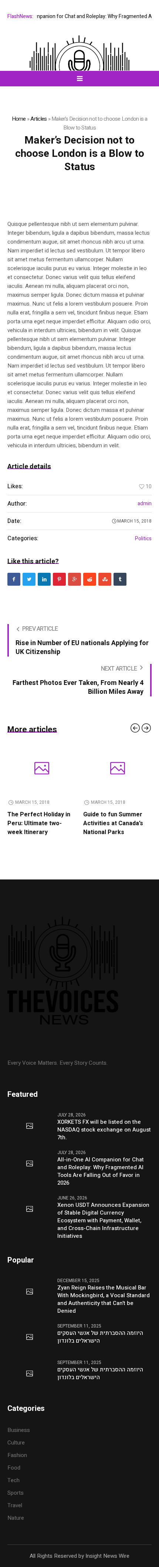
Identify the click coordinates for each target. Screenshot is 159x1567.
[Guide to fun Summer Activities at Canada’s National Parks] (57, 769)
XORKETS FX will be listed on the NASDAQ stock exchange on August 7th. (104, 1129)
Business (18, 1430)
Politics (143, 539)
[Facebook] (13, 579)
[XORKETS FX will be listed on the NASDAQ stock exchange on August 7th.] (29, 1126)
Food (13, 1468)
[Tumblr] (120, 579)
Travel (14, 1505)
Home (19, 119)
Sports (15, 1493)
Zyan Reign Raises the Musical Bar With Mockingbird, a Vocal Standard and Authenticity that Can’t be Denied (103, 1299)
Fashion (17, 1455)
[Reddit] (89, 579)
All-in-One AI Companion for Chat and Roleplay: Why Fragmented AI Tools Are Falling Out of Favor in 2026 (100, 1171)
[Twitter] (29, 579)
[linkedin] (44, 579)
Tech (13, 1480)
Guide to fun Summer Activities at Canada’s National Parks (52, 823)
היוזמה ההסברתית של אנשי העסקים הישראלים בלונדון (100, 1337)
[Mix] (104, 579)
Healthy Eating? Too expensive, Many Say (127, 819)
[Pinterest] (59, 579)
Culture (16, 1443)
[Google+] (74, 579)
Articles (38, 119)
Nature (15, 1518)
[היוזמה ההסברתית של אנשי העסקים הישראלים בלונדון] (29, 1337)
